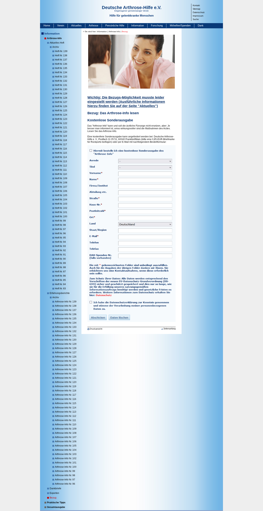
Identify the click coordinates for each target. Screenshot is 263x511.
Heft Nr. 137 (61, 59)
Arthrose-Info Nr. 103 (65, 454)
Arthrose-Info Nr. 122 (65, 373)
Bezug (53, 497)
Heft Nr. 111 (61, 170)
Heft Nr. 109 (61, 178)
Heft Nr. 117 (61, 144)
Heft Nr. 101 (61, 212)
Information (137, 25)
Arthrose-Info (54, 38)
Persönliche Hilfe (114, 25)
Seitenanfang (169, 328)
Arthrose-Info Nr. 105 (65, 445)
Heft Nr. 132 (61, 81)
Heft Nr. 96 (60, 233)
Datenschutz (199, 12)
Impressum (198, 16)
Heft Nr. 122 (61, 123)
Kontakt (196, 5)
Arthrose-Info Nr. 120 (65, 382)
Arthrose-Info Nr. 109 (65, 428)
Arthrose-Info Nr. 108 (65, 433)
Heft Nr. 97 (60, 229)
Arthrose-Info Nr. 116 (65, 399)
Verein (60, 25)
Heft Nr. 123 (61, 119)
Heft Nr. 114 (61, 157)
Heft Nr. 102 (61, 208)
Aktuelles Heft (57, 42)
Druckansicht (96, 329)
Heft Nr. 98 (60, 225)
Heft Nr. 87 (60, 271)
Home (47, 25)
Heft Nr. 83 (60, 288)
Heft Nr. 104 (61, 199)
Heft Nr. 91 (60, 254)
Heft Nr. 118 (61, 140)
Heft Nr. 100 (61, 216)
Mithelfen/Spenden (180, 25)
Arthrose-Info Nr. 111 (65, 420)
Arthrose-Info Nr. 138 (65, 306)
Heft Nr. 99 (60, 220)
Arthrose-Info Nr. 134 (65, 322)
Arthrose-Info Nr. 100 (65, 467)
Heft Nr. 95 (60, 237)
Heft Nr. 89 (60, 263)
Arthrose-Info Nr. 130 (65, 339)
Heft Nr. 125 (61, 110)
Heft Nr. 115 (61, 153)
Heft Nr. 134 (61, 72)
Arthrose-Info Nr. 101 (65, 462)
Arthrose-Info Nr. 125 (65, 361)
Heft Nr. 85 (60, 280)
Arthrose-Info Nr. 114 (65, 407)
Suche (196, 19)
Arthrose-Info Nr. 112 (65, 416)
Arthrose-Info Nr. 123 (65, 369)
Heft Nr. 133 (61, 76)
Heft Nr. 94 (60, 242)
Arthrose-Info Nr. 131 (65, 335)
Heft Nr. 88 (60, 267)
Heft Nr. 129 (61, 93)
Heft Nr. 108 (61, 182)
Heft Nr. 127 (61, 102)
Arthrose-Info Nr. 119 (65, 386)
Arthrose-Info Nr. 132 (65, 331)
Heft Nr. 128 (61, 97)
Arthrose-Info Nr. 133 (65, 327)
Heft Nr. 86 (60, 275)
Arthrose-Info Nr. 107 (65, 437)
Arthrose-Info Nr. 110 (65, 424)
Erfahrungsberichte (60, 293)
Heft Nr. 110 (61, 174)
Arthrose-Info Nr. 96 (65, 483)
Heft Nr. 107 (61, 186)
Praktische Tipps (56, 502)
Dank (201, 25)
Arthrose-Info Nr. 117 (65, 395)
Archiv (55, 47)
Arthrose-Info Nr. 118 (65, 390)
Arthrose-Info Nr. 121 (65, 378)
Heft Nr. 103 (61, 203)
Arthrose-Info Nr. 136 (65, 314)
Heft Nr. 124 (61, 114)
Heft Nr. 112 (61, 165)
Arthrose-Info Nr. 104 (65, 450)
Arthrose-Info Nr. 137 (65, 310)
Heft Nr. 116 (61, 148)
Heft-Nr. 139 (61, 51)
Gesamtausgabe (56, 507)
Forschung (157, 25)
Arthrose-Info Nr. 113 (65, 411)
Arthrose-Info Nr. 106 (65, 441)
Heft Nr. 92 (60, 250)
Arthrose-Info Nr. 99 (65, 471)
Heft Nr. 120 (61, 131)
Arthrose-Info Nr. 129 (65, 344)
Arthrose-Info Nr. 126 (65, 356)
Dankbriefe (55, 488)
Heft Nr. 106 (61, 191)
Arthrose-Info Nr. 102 (65, 458)
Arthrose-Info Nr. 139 (65, 301)
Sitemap (196, 9)
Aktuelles (76, 25)
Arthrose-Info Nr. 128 (65, 348)
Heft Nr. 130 (61, 89)
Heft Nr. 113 (61, 161)
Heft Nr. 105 (61, 195)
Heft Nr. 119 (61, 136)
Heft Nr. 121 (61, 127)
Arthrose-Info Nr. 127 (65, 352)
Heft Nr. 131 (61, 85)
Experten (54, 493)
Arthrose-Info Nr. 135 (65, 318)
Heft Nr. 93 (60, 246)
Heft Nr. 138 (61, 55)
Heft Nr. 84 (60, 284)
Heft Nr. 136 (61, 64)
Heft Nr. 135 (61, 68)
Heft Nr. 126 (61, 106)
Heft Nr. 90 (60, 259)
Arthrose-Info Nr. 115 (65, 403)
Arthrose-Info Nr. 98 (65, 475)
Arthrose (93, 25)
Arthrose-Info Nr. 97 (65, 479)
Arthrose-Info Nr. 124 (65, 365)
